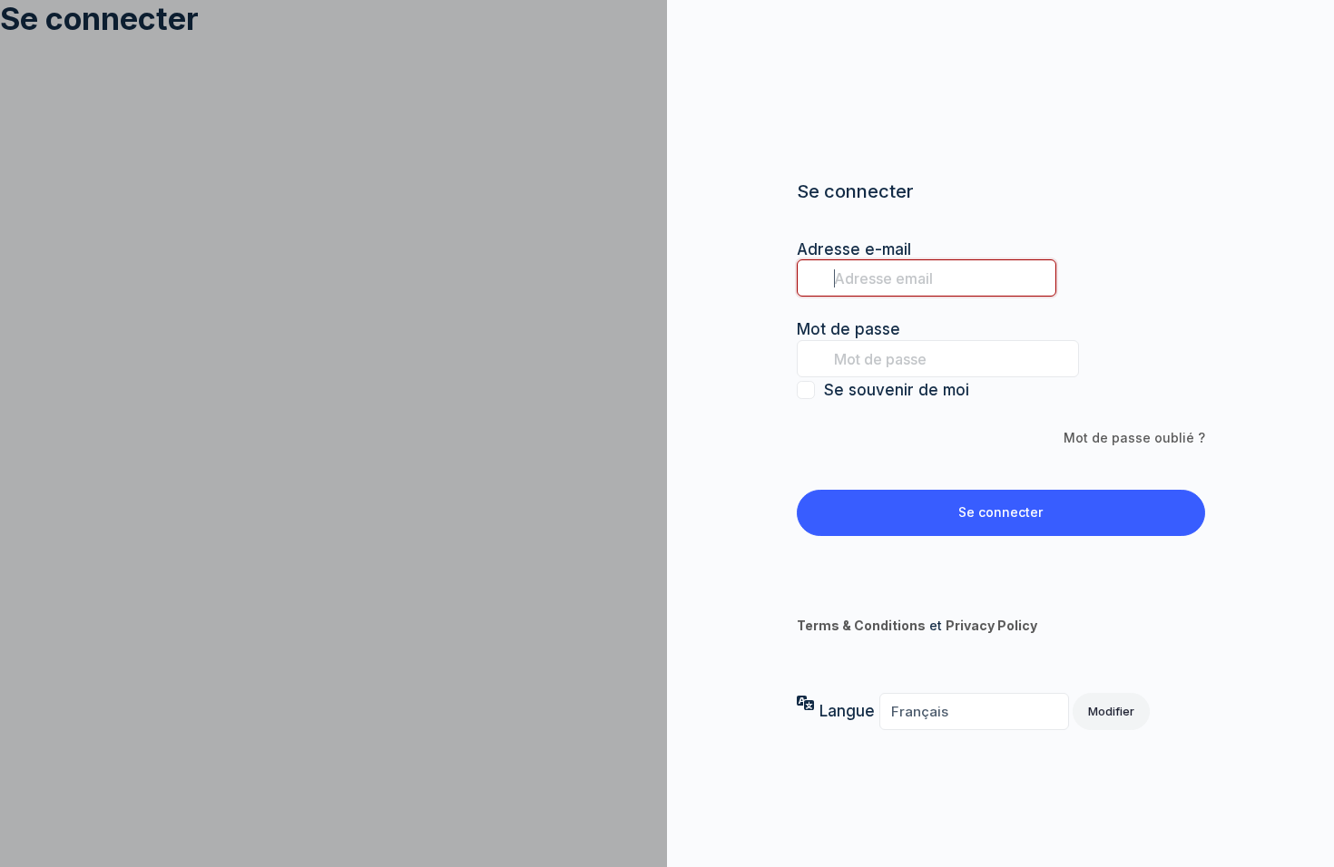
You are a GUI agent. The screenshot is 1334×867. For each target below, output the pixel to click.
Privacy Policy (991, 625)
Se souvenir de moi (896, 390)
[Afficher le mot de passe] (1097, 358)
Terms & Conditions (861, 625)
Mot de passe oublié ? (1134, 437)
